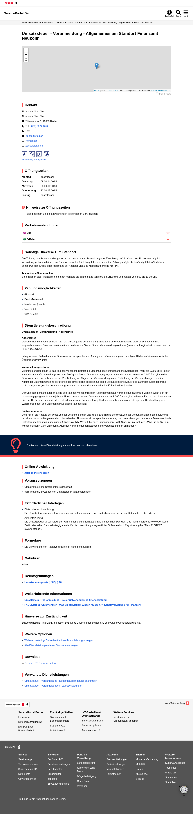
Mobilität (140, 764)
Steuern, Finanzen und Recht (70, 22)
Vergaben (82, 786)
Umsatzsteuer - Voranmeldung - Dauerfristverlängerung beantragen (60, 681)
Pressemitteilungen (116, 759)
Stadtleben (171, 777)
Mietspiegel (142, 774)
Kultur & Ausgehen (175, 763)
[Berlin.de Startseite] (11, 3)
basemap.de (113, 90)
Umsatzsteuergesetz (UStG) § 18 (43, 582)
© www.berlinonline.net (161, 90)
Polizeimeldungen (116, 764)
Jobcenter (53, 779)
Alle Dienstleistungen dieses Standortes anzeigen (51, 645)
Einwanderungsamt (58, 783)
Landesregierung (86, 763)
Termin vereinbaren (28, 764)
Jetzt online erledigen (36, 473)
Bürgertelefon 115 (28, 769)
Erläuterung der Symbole (34, 159)
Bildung (140, 779)
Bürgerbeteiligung (86, 776)
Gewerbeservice (27, 779)
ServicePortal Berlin (31, 22)
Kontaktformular (34, 136)
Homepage (31, 141)
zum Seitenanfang (175, 703)
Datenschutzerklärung (30, 722)
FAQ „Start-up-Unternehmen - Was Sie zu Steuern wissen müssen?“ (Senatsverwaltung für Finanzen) (82, 605)
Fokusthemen (113, 774)
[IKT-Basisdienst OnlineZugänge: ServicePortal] (17, 704)
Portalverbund (89, 730)
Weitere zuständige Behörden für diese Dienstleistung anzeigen (58, 640)
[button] (97, 66)
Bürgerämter (54, 774)
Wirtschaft (170, 772)
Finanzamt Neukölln (143, 22)
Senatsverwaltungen (59, 764)
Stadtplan (170, 782)
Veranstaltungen (115, 769)
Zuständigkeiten (34, 145)
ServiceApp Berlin (91, 725)
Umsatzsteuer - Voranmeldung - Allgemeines (109, 22)
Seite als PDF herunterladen (40, 663)
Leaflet (97, 90)
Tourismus (170, 767)
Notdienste (24, 774)
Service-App (25, 759)
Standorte (48, 22)
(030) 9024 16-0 (39, 126)
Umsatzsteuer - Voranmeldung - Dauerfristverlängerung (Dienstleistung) (65, 600)
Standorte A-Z (57, 725)
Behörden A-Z (57, 730)
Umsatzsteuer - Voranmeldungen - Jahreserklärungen (53, 685)
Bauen (139, 769)
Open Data (83, 781)
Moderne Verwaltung (147, 759)
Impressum (24, 717)
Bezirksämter (55, 769)
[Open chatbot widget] (183, 791)
